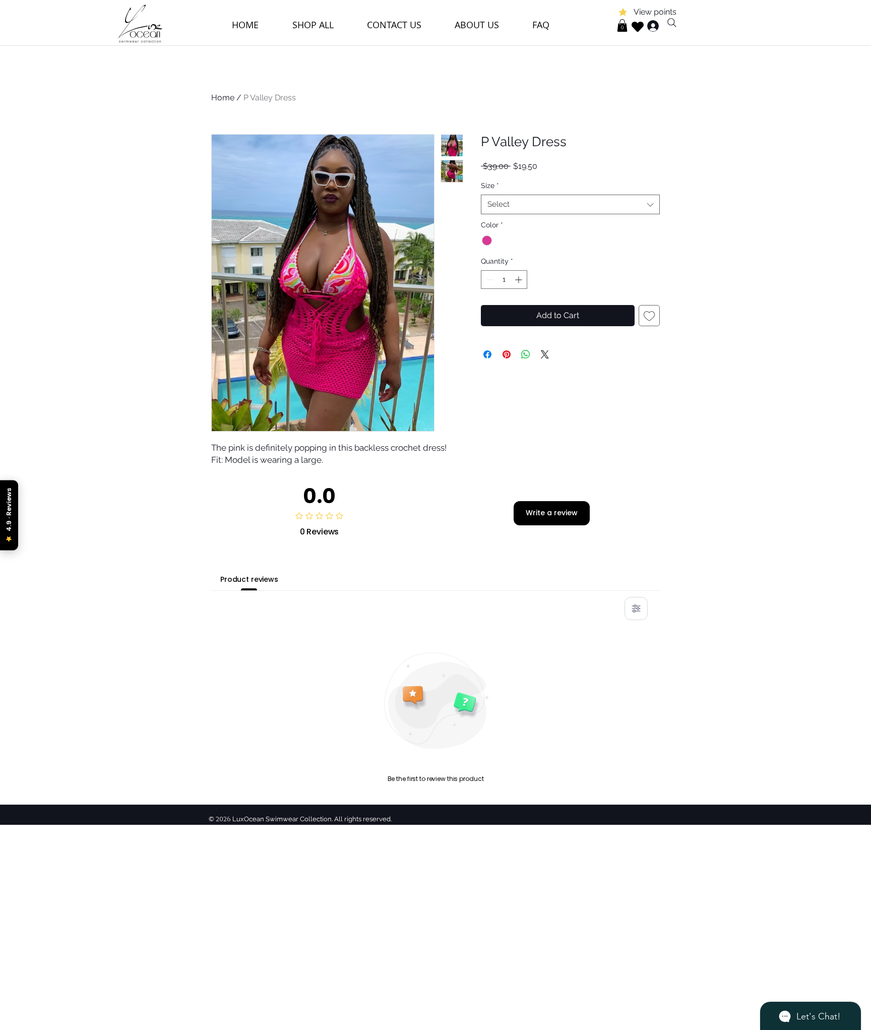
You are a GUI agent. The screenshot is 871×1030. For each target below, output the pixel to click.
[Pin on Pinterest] (507, 354)
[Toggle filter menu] (636, 608)
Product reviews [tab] (249, 579)
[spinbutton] (504, 279)
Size (490, 185)
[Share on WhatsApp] (526, 354)
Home (222, 97)
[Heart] (637, 26)
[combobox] (570, 204)
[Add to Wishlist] (649, 315)
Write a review (552, 513)
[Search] (671, 22)
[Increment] (519, 279)
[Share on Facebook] (487, 354)
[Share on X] (545, 354)
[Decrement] (488, 279)
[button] (622, 25)
